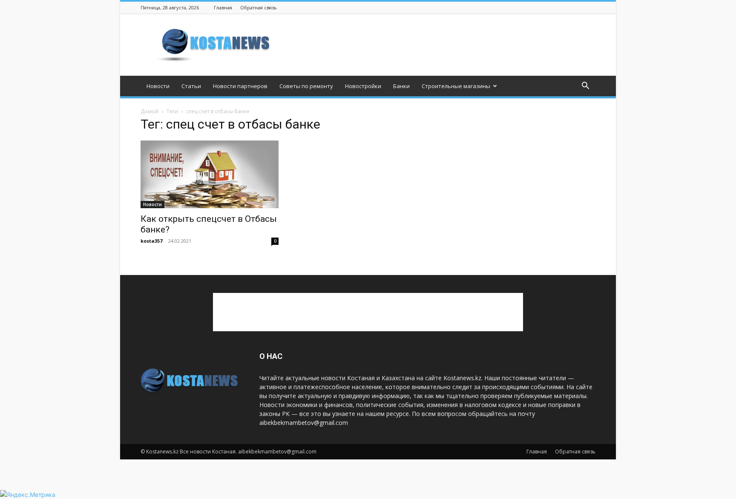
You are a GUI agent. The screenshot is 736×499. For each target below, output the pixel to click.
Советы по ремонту (306, 86)
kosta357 (151, 241)
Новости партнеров (240, 86)
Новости (158, 86)
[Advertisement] (440, 45)
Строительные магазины (456, 86)
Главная (223, 7)
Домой (149, 111)
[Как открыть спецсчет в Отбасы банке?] (210, 174)
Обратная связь (258, 7)
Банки (401, 86)
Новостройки (363, 86)
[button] (585, 87)
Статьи (191, 86)
